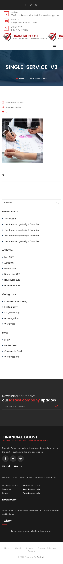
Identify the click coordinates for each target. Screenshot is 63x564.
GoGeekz (41, 557)
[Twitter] (30, 4)
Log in (7, 339)
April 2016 (9, 262)
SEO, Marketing (11, 312)
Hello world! (10, 218)
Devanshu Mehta (14, 107)
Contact (31, 551)
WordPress (9, 323)
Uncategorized (11, 318)
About (18, 548)
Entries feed (10, 345)
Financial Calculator (47, 548)
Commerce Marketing (15, 301)
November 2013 (12, 279)
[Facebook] (26, 4)
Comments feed (13, 351)
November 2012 (12, 285)
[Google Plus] (36, 4)
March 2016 (10, 268)
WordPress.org (11, 356)
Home (21, 78)
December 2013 (12, 274)
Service (29, 548)
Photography (11, 307)
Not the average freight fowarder (22, 224)
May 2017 (9, 257)
